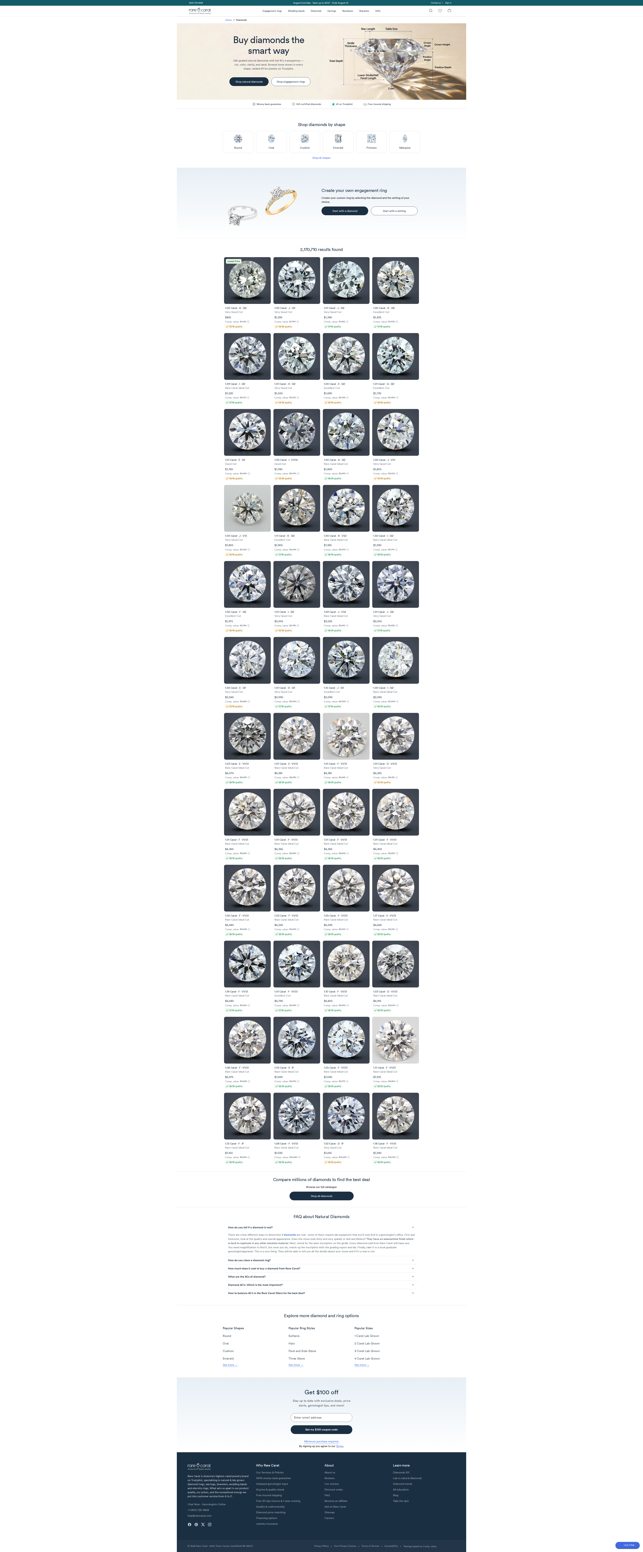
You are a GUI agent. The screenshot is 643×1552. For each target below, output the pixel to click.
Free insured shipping (269, 1495)
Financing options (266, 1518)
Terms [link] (339, 1446)
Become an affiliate (336, 1501)
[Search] (431, 11)
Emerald (228, 1358)
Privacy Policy (321, 1545)
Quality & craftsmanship (270, 1506)
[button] (321, 1227)
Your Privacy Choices (345, 1545)
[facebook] (190, 1524)
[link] (196, 3)
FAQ (327, 1495)
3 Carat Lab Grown (367, 1351)
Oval (226, 1343)
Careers (329, 1518)
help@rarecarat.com (200, 1515)
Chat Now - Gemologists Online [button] (207, 1504)
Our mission (332, 1483)
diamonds (290, 1235)
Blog (395, 1495)
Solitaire (294, 1336)
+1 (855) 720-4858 (198, 1510)
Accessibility (391, 1545)
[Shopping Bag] (449, 11)
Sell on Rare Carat (335, 1506)
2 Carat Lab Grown (367, 1343)
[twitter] (203, 1524)
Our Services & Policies (270, 1472)
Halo (292, 1343)
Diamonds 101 (401, 1472)
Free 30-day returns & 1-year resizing (278, 1501)
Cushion (228, 1351)
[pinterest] (196, 1524)
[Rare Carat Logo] (200, 11)
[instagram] (210, 1524)
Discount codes (334, 1489)
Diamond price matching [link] (270, 1512)
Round (227, 1336)
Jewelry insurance (267, 1523)
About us (330, 1472)
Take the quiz (401, 1501)
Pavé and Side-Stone (302, 1351)
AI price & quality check (270, 1489)
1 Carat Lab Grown (366, 1336)
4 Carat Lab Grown (367, 1358)
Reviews (330, 1478)
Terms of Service (370, 1545)
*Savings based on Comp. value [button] (420, 1546)
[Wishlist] (440, 11)
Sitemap (329, 1512)
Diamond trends (402, 1483)
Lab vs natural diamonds (407, 1478)
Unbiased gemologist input (272, 1483)
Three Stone (297, 1358)
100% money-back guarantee (273, 1478)
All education (401, 1489)
